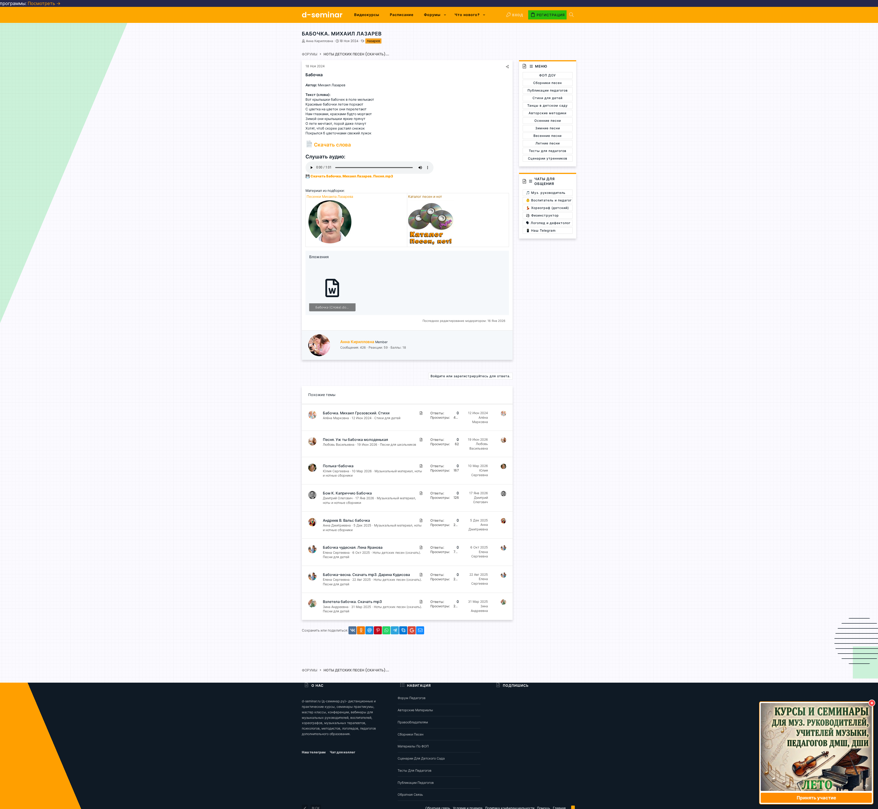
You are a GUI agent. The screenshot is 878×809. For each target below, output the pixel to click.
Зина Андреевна (335, 607)
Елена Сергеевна (336, 552)
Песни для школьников (398, 444)
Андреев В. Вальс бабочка (346, 520)
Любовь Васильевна (338, 444)
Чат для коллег (342, 752)
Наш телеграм (314, 752)
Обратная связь (410, 794)
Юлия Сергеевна (336, 471)
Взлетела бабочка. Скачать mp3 (352, 601)
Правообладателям (413, 722)
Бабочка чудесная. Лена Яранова (353, 547)
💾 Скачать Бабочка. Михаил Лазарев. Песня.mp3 (349, 176)
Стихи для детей (387, 418)
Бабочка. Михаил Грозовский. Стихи (356, 413)
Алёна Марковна (336, 418)
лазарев (373, 40)
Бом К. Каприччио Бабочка (347, 493)
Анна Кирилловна (319, 41)
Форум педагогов (412, 698)
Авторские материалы (415, 710)
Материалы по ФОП (413, 746)
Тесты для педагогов (414, 770)
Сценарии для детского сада (421, 758)
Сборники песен (410, 734)
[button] (445, 14)
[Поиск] (571, 15)
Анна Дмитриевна (337, 525)
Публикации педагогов (416, 783)
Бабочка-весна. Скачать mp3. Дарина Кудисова (366, 574)
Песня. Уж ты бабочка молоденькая (355, 439)
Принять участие (816, 798)
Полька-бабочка (338, 466)
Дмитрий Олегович (338, 498)
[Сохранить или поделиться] (507, 66)
